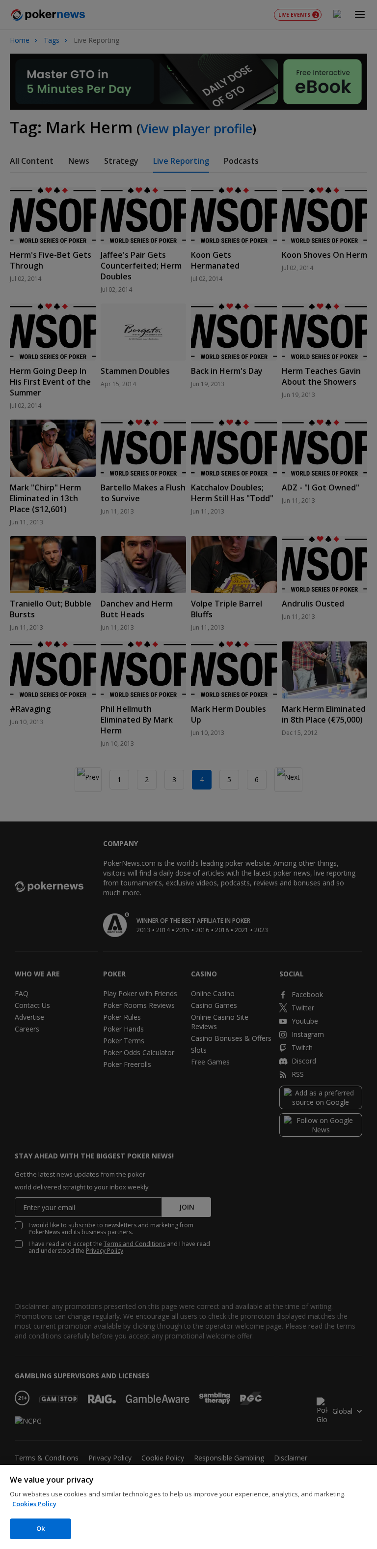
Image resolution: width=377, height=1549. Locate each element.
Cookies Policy (34, 1503)
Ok (40, 1528)
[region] (188, 1507)
